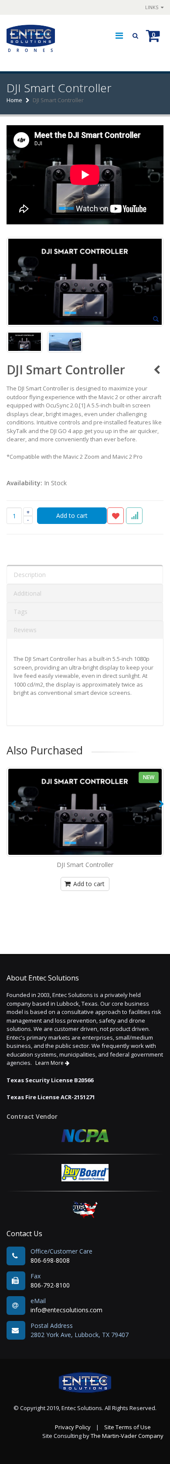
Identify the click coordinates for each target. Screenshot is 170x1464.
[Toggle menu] (119, 35)
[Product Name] (85, 812)
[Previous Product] (156, 369)
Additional (27, 593)
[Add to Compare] (134, 515)
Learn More (50, 1063)
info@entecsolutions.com (66, 1310)
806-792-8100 (50, 1285)
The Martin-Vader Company (127, 1436)
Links (152, 7)
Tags (20, 611)
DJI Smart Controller (85, 864)
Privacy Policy (73, 1427)
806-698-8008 (50, 1260)
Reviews (25, 630)
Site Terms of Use (127, 1427)
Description (30, 574)
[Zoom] (156, 319)
